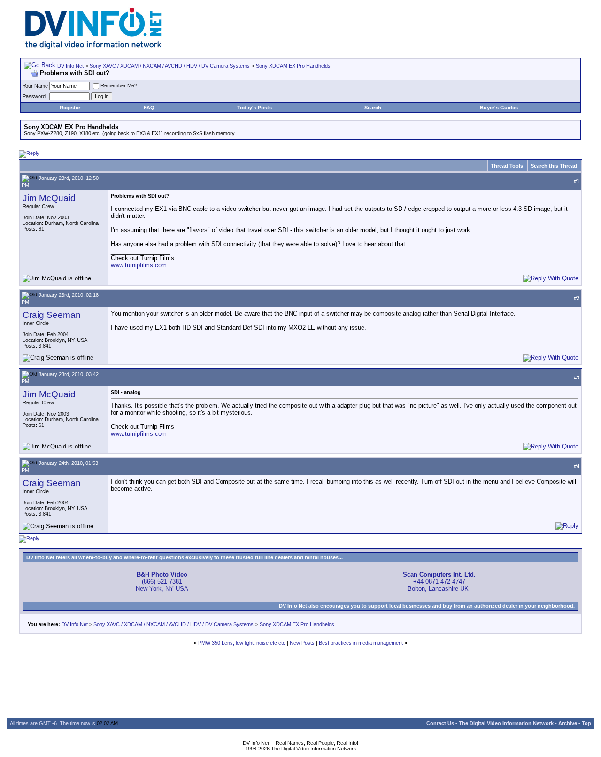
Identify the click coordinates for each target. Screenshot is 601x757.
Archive (567, 723)
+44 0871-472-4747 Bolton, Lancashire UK (439, 581)
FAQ (149, 107)
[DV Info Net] (93, 47)
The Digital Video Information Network (506, 723)
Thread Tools (507, 166)
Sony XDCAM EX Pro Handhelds (293, 66)
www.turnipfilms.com (139, 265)
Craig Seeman (52, 315)
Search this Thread (554, 166)
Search (372, 107)
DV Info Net (70, 66)
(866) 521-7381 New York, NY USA (162, 581)
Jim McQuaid (49, 198)
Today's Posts (254, 107)
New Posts (302, 643)
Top (586, 723)
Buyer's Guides (499, 107)
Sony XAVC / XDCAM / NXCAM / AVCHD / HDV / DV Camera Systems (170, 66)
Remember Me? (118, 85)
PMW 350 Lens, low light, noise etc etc (241, 643)
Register (70, 107)
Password (34, 96)
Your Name (35, 86)
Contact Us (440, 723)
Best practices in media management (361, 643)
